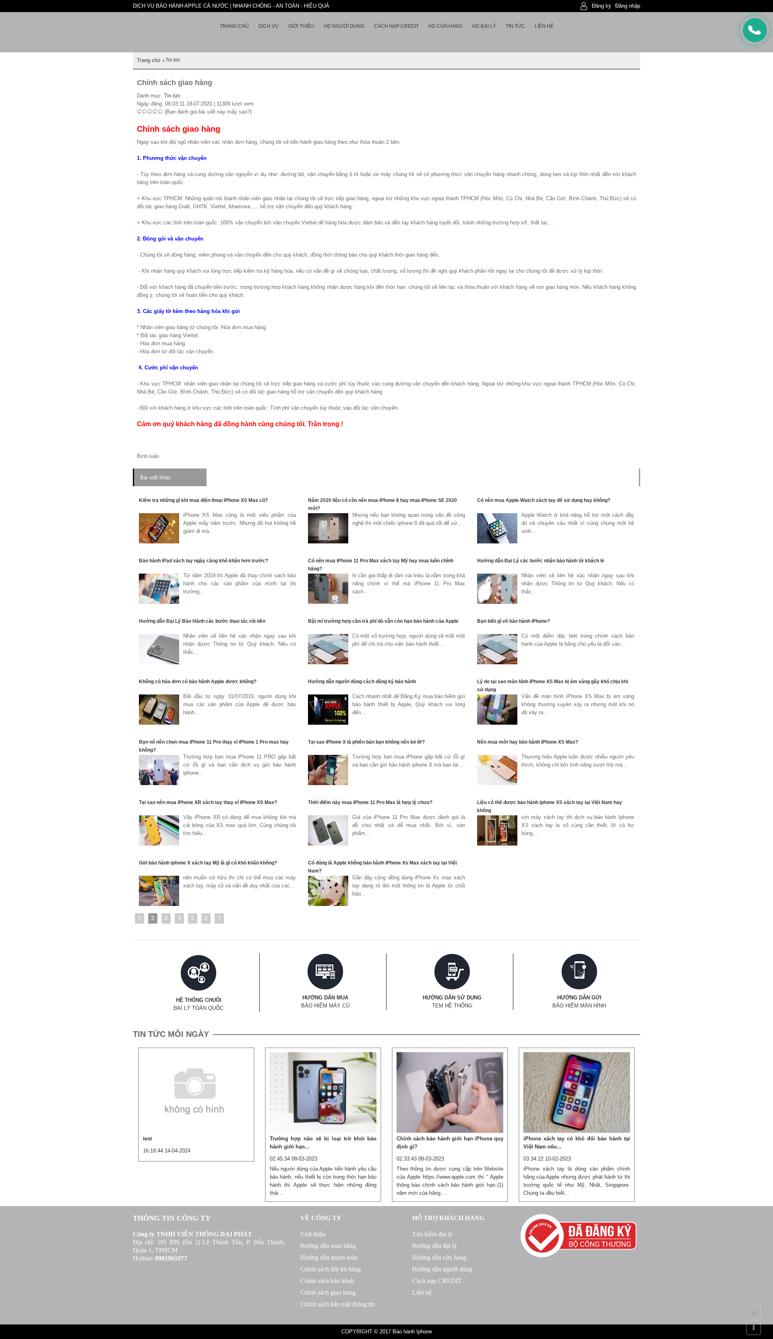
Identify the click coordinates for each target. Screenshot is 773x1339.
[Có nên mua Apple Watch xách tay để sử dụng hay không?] (497, 542)
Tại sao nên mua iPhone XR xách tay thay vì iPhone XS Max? (208, 802)
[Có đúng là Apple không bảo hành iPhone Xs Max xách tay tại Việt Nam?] (328, 904)
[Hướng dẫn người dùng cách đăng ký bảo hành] (328, 723)
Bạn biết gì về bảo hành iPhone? (513, 621)
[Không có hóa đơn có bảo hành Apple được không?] (159, 723)
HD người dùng (344, 26)
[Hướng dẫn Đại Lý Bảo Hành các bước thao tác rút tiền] (159, 662)
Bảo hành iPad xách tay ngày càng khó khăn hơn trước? (203, 561)
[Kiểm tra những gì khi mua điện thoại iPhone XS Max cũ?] (159, 542)
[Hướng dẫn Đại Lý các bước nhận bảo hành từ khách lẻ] (497, 602)
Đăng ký (601, 6)
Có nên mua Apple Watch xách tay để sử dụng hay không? (543, 500)
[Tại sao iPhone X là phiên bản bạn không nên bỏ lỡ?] (328, 783)
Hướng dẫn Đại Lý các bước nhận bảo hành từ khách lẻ (540, 561)
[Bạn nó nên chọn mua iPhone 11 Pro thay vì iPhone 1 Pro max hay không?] (159, 783)
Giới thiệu (301, 26)
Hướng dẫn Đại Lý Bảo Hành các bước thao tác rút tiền (202, 621)
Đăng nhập (627, 6)
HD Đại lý (484, 26)
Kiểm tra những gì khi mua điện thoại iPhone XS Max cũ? (203, 500)
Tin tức (515, 26)
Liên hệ (544, 26)
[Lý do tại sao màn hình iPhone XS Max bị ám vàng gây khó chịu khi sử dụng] (497, 723)
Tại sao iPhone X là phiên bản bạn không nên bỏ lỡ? (366, 742)
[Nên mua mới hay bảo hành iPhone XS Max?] (497, 783)
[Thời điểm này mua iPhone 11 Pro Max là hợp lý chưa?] (328, 844)
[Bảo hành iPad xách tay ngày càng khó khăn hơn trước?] (159, 602)
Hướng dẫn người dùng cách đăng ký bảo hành (362, 681)
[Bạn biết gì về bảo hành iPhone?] (497, 662)
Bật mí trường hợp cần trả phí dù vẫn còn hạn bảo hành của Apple (383, 621)
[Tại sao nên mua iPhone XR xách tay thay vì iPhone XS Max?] (159, 844)
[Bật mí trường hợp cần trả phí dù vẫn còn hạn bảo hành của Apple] (328, 662)
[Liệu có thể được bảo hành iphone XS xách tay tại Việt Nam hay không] (497, 844)
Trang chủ (234, 26)
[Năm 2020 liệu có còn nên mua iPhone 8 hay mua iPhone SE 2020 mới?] (328, 542)
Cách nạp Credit (396, 26)
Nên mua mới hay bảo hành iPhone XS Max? (527, 742)
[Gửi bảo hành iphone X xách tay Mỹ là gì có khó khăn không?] (159, 904)
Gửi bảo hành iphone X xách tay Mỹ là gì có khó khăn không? (208, 863)
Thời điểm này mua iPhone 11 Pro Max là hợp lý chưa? (370, 802)
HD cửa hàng (445, 26)
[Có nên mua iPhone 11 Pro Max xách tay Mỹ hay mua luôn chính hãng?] (328, 602)
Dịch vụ (268, 26)
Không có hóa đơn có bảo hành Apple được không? (197, 681)
